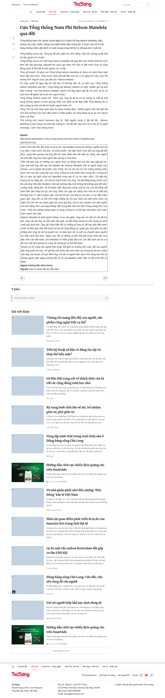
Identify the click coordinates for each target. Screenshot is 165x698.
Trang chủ (24, 21)
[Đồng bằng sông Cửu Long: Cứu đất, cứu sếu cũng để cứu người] (28, 584)
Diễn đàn (52, 12)
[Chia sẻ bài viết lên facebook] (14, 38)
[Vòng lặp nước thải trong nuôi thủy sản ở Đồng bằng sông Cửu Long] (28, 443)
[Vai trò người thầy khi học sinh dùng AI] (28, 610)
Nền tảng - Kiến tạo (109, 12)
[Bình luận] (14, 49)
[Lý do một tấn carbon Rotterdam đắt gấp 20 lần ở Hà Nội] (28, 555)
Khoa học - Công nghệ (69, 12)
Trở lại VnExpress (89, 675)
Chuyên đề (40, 12)
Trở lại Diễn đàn (24, 277)
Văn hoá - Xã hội (90, 12)
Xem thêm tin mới (61, 651)
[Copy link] (14, 44)
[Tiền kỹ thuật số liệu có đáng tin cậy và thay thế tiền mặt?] (28, 357)
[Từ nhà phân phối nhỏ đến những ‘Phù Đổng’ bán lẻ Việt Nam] (28, 497)
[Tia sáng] (82, 5)
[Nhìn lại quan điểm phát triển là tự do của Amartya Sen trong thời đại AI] (28, 526)
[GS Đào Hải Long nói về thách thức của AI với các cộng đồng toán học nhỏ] (28, 386)
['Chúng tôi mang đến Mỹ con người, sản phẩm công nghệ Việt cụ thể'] (28, 325)
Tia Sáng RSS (124, 675)
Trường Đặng (51, 568)
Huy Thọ (49, 594)
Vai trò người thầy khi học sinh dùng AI (74, 603)
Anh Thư (49, 399)
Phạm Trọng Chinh (54, 510)
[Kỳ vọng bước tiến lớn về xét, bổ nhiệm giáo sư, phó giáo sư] (28, 415)
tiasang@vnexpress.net (74, 694)
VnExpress (16, 5)
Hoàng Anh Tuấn (53, 341)
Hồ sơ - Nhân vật (128, 12)
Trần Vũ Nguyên (53, 370)
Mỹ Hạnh (50, 456)
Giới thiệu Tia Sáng (107, 675)
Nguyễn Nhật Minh (54, 618)
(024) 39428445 (74, 691)
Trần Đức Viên (52, 427)
